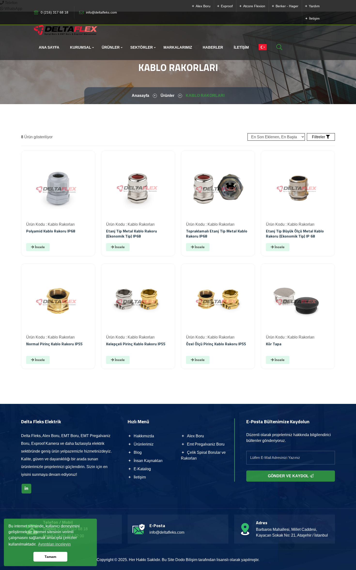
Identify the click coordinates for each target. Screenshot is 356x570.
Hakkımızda (143, 436)
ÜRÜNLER (111, 47)
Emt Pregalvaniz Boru (205, 444)
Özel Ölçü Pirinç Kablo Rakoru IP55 (216, 344)
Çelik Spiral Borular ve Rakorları (203, 455)
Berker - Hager (286, 6)
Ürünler (167, 95)
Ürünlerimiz (143, 444)
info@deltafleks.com (101, 12)
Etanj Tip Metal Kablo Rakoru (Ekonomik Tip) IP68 (131, 233)
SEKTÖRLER (141, 47)
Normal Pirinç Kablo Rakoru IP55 (54, 344)
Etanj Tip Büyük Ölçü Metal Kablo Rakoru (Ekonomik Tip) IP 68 (295, 233)
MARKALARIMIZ (177, 47)
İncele (39, 247)
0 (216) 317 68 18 (54, 12)
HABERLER (213, 47)
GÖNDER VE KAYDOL (289, 476)
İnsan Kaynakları (148, 461)
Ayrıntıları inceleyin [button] (54, 544)
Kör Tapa (273, 344)
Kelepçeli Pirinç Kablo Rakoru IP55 (135, 344)
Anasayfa (140, 95)
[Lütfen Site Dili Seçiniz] (263, 47)
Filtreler (319, 137)
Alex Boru (202, 6)
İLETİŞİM (241, 47)
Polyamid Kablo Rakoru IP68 (50, 231)
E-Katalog (142, 469)
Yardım (314, 6)
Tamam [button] (50, 557)
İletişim (314, 18)
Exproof (226, 6)
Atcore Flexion (253, 6)
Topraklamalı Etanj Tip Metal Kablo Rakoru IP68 (216, 233)
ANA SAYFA (49, 47)
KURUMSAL (80, 47)
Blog (137, 452)
